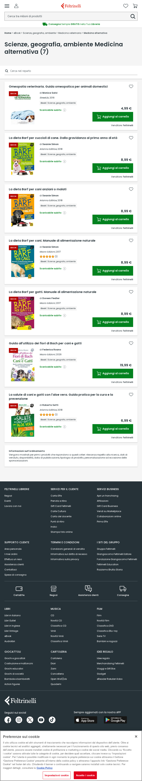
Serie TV (101, 636)
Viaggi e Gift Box (106, 668)
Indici (54, 526)
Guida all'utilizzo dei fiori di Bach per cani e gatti (45, 343)
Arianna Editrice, (48, 149)
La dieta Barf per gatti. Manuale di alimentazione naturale (52, 292)
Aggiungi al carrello (115, 116)
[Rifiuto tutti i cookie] (136, 736)
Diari (53, 663)
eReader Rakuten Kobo (109, 679)
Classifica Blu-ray (107, 630)
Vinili (53, 630)
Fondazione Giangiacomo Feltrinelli (117, 559)
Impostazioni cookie (56, 775)
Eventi (7, 500)
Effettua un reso (13, 559)
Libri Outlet (10, 620)
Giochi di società (14, 673)
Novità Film (103, 620)
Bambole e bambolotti (17, 679)
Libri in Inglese (12, 625)
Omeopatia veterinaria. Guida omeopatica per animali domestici (58, 87)
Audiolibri (9, 641)
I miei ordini (10, 554)
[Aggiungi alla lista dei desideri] (131, 86)
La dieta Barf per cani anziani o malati (37, 189)
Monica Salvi (49, 92)
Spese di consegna (15, 574)
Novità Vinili (57, 636)
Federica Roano (51, 349)
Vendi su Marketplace (109, 511)
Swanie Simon (50, 144)
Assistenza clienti (14, 564)
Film (99, 615)
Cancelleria (57, 673)
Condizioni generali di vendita (68, 548)
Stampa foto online (61, 531)
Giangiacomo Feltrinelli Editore (114, 554)
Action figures (12, 684)
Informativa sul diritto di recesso (69, 554)
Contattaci (10, 569)
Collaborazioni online (109, 516)
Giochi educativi (13, 668)
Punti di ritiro (57, 521)
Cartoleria (56, 658)
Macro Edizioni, (47, 251)
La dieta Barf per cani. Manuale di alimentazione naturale (52, 241)
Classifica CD (58, 625)
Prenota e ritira (59, 500)
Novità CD (56, 620)
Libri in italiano (12, 615)
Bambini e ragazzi (107, 641)
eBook (7, 636)
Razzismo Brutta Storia (110, 569)
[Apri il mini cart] (135, 6)
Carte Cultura (58, 511)
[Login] (16, 6)
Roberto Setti (50, 405)
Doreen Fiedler (51, 298)
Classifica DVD (105, 625)
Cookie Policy (45, 768)
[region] (71, 756)
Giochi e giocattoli (14, 658)
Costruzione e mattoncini (18, 663)
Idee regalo (103, 658)
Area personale (12, 548)
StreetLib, (44, 97)
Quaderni (56, 684)
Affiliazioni (102, 500)
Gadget (101, 673)
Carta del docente (61, 516)
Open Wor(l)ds (59, 679)
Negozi (8, 495)
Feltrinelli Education (108, 564)
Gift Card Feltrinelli (61, 506)
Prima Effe (102, 521)
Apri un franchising (107, 495)
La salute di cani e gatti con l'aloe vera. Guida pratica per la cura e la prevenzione (61, 397)
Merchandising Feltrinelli (110, 663)
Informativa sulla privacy (65, 559)
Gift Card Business (107, 506)
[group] (71, 24)
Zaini (53, 668)
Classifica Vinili (59, 641)
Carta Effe (56, 495)
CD (52, 615)
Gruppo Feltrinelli (106, 548)
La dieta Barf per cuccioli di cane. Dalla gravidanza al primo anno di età (63, 138)
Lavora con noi (12, 506)
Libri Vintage (11, 630)
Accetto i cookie (85, 775)
